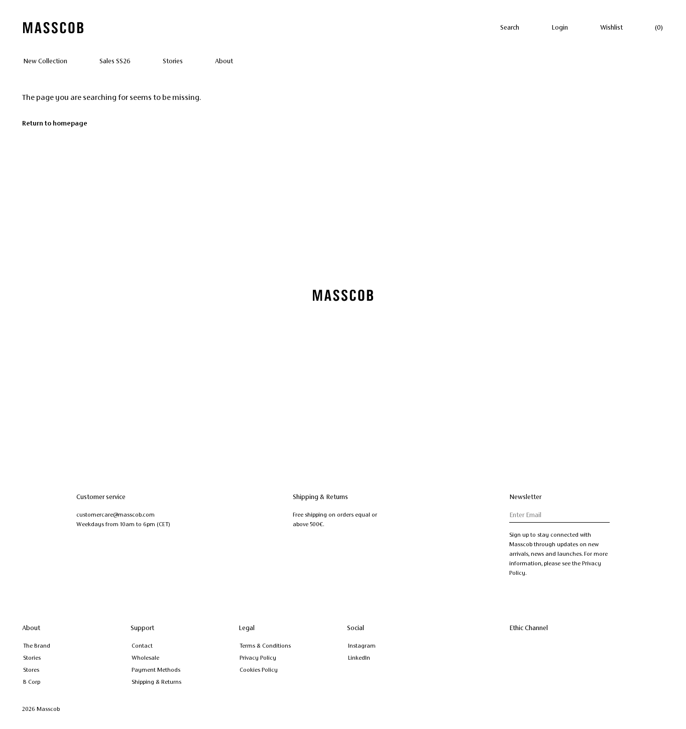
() (659, 27)
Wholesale (145, 658)
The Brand (36, 646)
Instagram (362, 646)
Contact (142, 646)
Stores (31, 670)
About (224, 61)
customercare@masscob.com (115, 515)
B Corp (31, 682)
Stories (173, 61)
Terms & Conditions (265, 646)
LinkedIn (359, 658)
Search (509, 27)
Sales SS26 (115, 61)
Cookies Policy (259, 670)
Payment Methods (156, 670)
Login (559, 27)
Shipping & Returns (156, 682)
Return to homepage (54, 123)
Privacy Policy (258, 658)
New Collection (45, 61)
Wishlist (611, 27)
